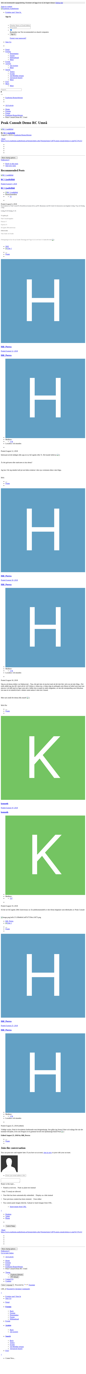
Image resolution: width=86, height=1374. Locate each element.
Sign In (13, 34)
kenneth (4, 803)
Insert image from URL (18, 1207)
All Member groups (17, 76)
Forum (12, 56)
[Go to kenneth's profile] (43, 799)
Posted (9, 184)
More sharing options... (9, 158)
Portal (7, 50)
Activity (8, 64)
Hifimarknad (14, 58)
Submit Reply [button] (10, 1226)
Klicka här (59, 3)
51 (11, 196)
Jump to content (6, 6)
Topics (12, 72)
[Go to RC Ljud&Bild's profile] (7, 129)
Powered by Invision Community (18, 1289)
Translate (32, 1285)
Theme (7, 1272)
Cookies (8, 1281)
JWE (7, 246)
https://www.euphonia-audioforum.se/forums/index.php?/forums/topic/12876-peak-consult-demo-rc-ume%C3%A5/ (41, 141)
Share (3, 139)
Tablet (7, 1216)
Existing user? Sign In (13, 12)
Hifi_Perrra (6, 347)
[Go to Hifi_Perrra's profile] (43, 342)
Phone (7, 1218)
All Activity (14, 66)
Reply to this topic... (8, 1184)
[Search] (2, 94)
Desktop (8, 1214)
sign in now (48, 1152)
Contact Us (9, 1279)
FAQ (7, 82)
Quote (7, 254)
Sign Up (8, 42)
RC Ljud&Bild (9, 133)
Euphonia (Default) (17, 1275)
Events (7, 62)
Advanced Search (16, 78)
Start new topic (10, 166)
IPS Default (14, 1277)
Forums (8, 52)
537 (11, 898)
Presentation (14, 54)
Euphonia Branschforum (22, 135)
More (12, 60)
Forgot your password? (18, 38)
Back (12, 1311)
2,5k (11, 441)
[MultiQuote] (6, 709)
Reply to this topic (11, 164)
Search (7, 70)
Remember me (15, 32)
